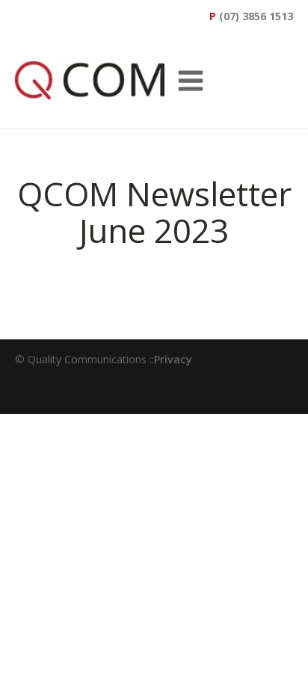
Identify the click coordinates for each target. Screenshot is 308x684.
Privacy (173, 359)
